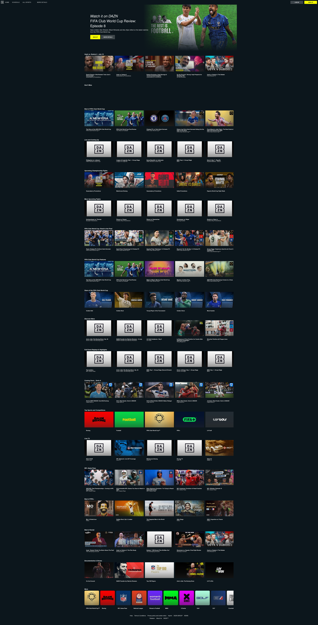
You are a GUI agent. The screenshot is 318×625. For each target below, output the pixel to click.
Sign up (310, 2)
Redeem (152, 618)
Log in (297, 2)
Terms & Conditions (140, 616)
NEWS (186, 616)
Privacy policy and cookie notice (156, 616)
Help (131, 616)
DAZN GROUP (178, 616)
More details (42, 2)
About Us (159, 618)
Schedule (16, 2)
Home (7, 2)
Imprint (170, 616)
